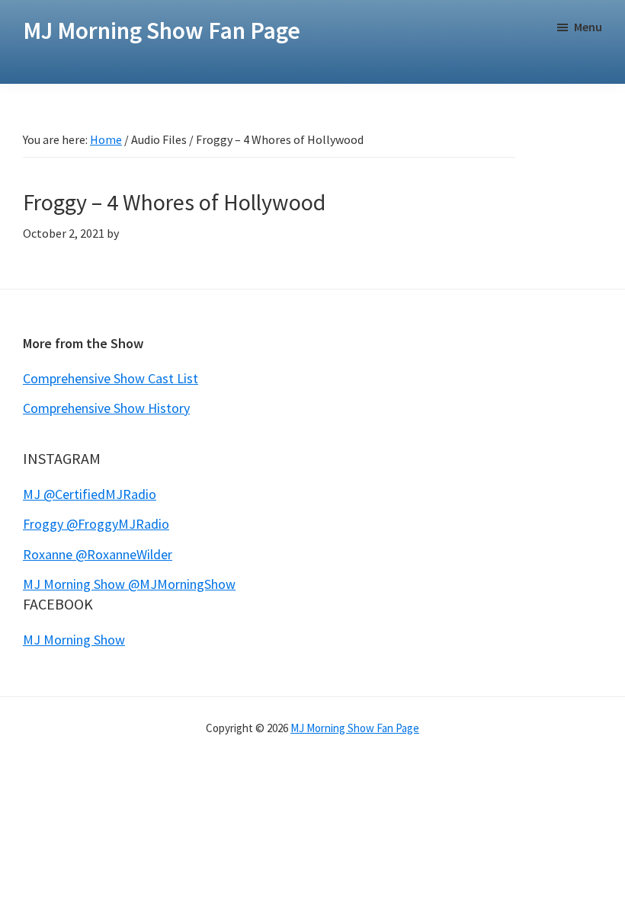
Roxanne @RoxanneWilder (97, 554)
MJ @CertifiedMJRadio (89, 494)
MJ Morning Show (74, 639)
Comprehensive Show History (106, 408)
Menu (588, 26)
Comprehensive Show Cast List (110, 378)
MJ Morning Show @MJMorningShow (129, 584)
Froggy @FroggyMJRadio (96, 524)
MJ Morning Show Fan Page (161, 30)
